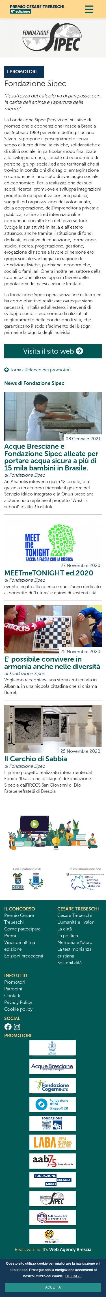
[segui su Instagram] (17, 1027)
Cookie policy (18, 1009)
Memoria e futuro (74, 942)
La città (64, 929)
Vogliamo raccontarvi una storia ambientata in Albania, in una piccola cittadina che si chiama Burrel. (52, 672)
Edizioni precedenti (23, 956)
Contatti (12, 995)
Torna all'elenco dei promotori (40, 369)
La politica (67, 935)
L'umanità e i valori (76, 922)
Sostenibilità (69, 962)
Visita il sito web (49, 351)
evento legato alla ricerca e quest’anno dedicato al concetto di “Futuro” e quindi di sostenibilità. (52, 579)
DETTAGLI (73, 1276)
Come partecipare (22, 929)
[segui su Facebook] (8, 1027)
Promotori (14, 982)
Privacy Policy (18, 1002)
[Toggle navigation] (89, 9)
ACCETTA (53, 1287)
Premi (10, 935)
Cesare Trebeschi (74, 915)
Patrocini (13, 989)
